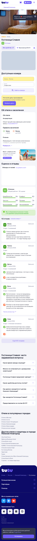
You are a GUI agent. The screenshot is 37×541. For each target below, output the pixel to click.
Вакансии (3, 519)
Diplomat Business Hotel (8, 439)
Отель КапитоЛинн (7, 458)
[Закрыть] (35, 16)
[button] (20, 2)
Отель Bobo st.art (6, 441)
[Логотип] (5, 2)
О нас (2, 517)
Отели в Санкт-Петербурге (9, 422)
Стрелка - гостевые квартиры (10, 460)
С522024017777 (13, 123)
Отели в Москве (6, 417)
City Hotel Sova (6, 437)
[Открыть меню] (34, 2)
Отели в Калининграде (8, 424)
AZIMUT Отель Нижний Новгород (11, 445)
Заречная (4, 452)
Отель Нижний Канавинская (10, 443)
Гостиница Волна (6, 450)
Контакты (3, 521)
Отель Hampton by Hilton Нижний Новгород (14, 456)
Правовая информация (7, 523)
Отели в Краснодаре (7, 426)
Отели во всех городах (8, 428)
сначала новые (15, 218)
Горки (3, 454)
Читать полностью (8, 312)
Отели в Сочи (5, 420)
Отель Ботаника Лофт (8, 448)
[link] (7, 158)
